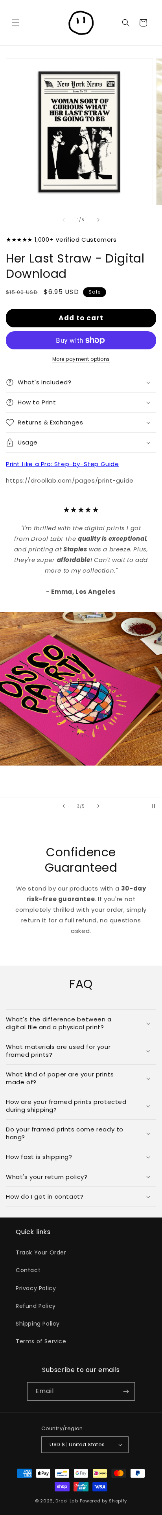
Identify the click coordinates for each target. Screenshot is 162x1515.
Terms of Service (41, 1341)
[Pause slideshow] (153, 806)
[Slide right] (98, 219)
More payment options (81, 359)
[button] (15, 22)
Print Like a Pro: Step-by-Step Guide (62, 464)
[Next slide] (98, 806)
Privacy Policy (36, 1288)
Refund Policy (36, 1306)
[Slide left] (63, 219)
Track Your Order (41, 1252)
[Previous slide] (63, 806)
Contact (28, 1270)
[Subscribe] (125, 1391)
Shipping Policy (38, 1324)
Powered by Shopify (103, 1501)
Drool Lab (66, 1501)
